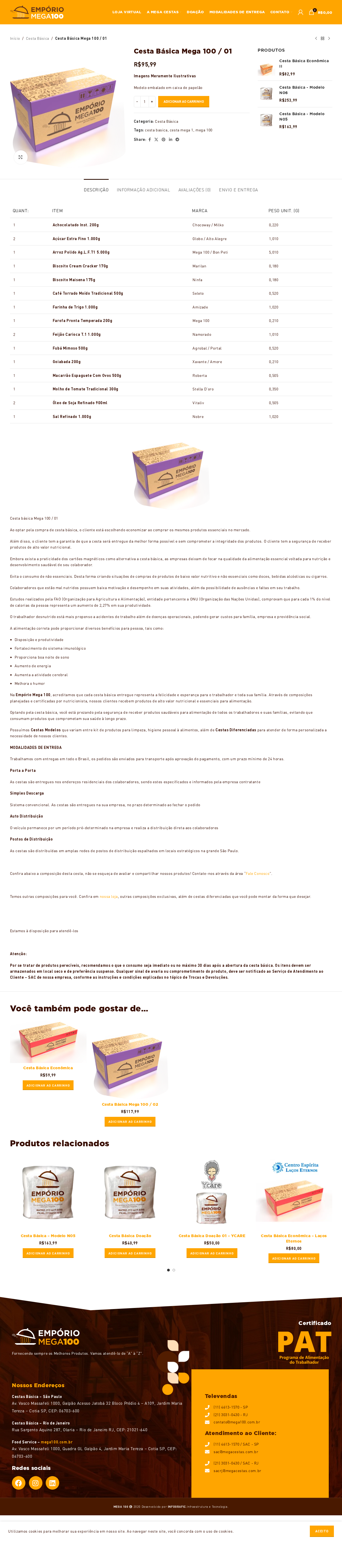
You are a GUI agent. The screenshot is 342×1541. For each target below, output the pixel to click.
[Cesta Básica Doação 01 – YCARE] (212, 1192)
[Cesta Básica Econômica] (48, 1041)
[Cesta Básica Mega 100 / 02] (130, 1059)
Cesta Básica (37, 38)
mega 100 (203, 130)
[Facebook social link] (149, 139)
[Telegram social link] (177, 139)
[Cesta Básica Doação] (130, 1192)
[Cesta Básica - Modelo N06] (266, 94)
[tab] (96, 187)
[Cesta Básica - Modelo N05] (266, 120)
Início (15, 38)
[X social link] (156, 139)
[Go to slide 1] (168, 1271)
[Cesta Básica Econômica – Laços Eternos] (294, 1192)
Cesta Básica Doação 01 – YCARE (212, 1236)
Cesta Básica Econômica (48, 1068)
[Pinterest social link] (163, 139)
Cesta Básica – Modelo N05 (48, 1236)
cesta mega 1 (181, 130)
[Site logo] (37, 11)
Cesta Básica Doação (130, 1236)
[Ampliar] (21, 157)
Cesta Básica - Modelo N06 (302, 90)
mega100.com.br (56, 1442)
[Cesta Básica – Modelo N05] (48, 1192)
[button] (48, 1085)
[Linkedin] (52, 1483)
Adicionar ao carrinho (184, 101)
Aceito (321, 1531)
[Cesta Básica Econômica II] (266, 67)
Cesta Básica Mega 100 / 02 (130, 1104)
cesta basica (156, 130)
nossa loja (109, 896)
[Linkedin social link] (170, 139)
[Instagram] (35, 1483)
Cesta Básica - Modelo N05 (302, 116)
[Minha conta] (300, 12)
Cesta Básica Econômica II (304, 63)
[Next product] (329, 38)
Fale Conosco (257, 873)
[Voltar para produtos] (322, 38)
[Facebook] (18, 1483)
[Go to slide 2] (173, 1271)
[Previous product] (316, 38)
